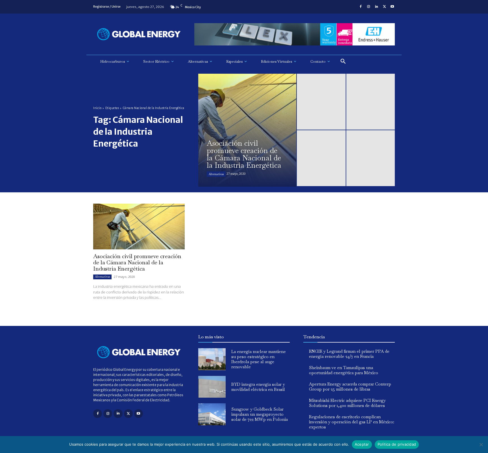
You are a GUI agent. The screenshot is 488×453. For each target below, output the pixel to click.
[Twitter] (384, 6)
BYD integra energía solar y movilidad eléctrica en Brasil (258, 387)
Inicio (97, 108)
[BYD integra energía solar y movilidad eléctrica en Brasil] (212, 387)
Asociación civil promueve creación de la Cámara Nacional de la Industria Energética (137, 262)
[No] (481, 444)
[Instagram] (368, 6)
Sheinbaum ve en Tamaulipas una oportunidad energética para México (343, 370)
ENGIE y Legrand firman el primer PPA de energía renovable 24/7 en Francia (349, 354)
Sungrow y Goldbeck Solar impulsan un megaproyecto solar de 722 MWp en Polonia (259, 414)
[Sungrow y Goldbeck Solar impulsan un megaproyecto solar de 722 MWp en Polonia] (212, 414)
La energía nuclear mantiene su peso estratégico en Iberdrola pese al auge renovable (258, 359)
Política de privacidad (397, 444)
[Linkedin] (376, 6)
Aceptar (362, 444)
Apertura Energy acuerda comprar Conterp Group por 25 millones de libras (350, 386)
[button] (343, 61)
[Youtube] (392, 6)
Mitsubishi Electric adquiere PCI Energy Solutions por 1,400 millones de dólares (347, 403)
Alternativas (216, 174)
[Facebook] (360, 6)
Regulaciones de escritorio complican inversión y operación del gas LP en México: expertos (351, 422)
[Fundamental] (294, 34)
